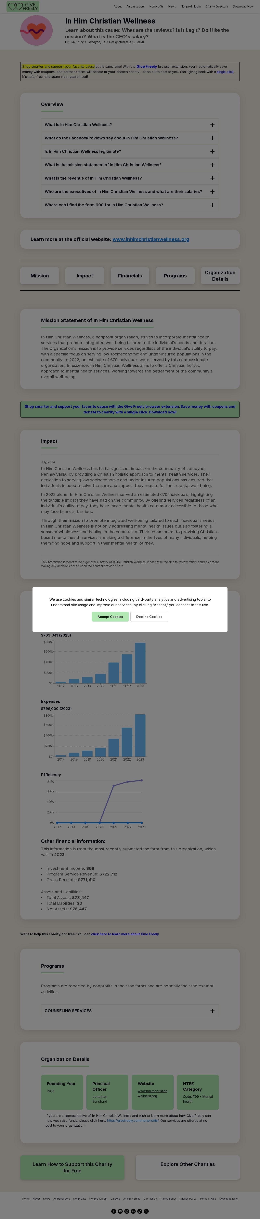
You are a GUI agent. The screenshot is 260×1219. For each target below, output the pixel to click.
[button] (130, 609)
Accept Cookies (110, 617)
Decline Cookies (149, 617)
